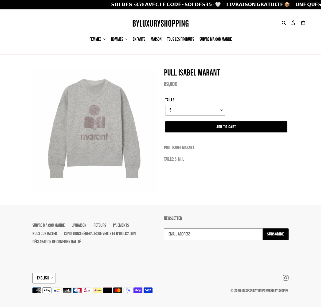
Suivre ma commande (48, 225)
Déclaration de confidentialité (56, 242)
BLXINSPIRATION (252, 290)
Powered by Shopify (275, 290)
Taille (169, 100)
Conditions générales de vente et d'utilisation (100, 233)
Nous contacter (44, 233)
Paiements (121, 225)
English (43, 278)
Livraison (79, 225)
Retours (100, 225)
